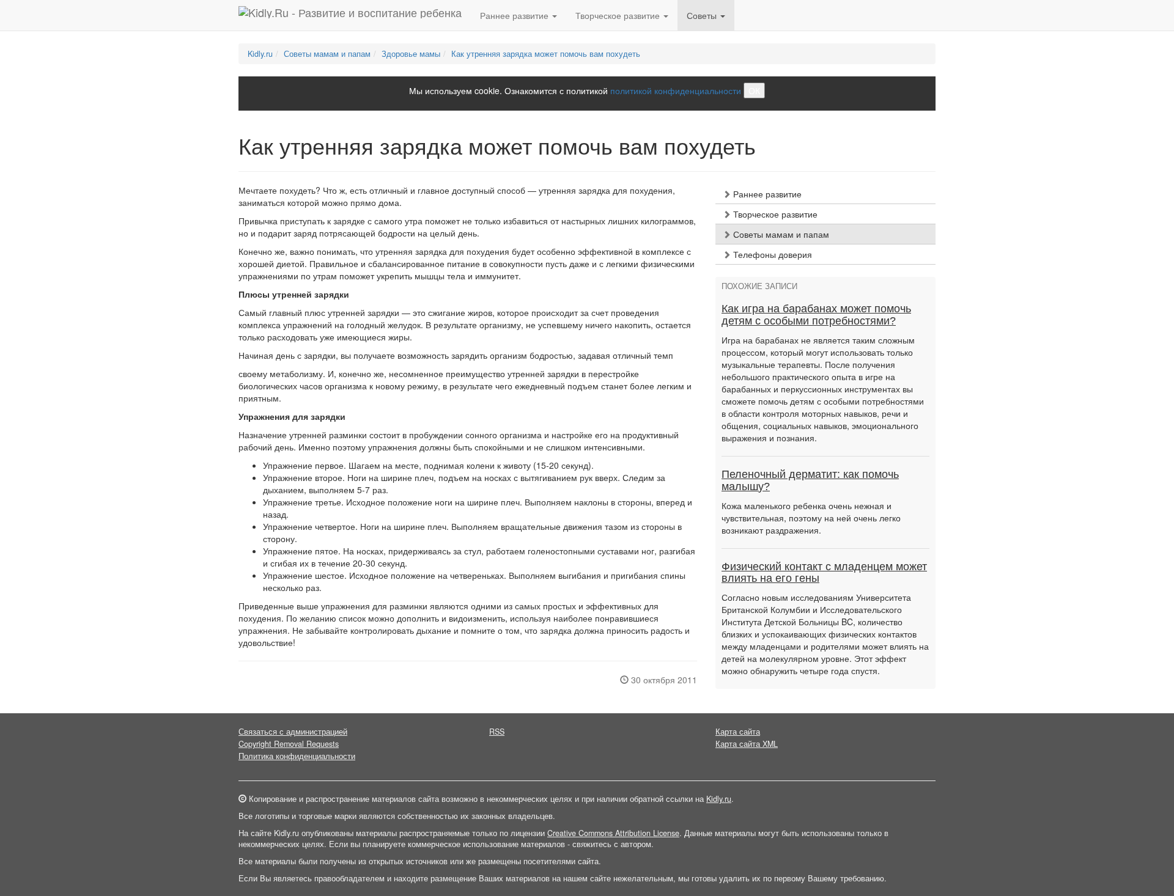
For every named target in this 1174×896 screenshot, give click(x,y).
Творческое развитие (774, 214)
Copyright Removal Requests (288, 743)
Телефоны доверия (771, 254)
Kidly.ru (260, 53)
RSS (496, 731)
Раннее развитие (766, 194)
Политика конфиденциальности (296, 756)
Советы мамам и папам (327, 53)
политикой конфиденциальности (675, 90)
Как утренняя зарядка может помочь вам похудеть (545, 53)
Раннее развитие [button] (515, 15)
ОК (754, 90)
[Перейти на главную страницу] (350, 15)
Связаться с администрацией (292, 731)
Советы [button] (703, 15)
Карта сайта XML (746, 743)
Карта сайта (737, 731)
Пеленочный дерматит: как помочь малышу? (810, 480)
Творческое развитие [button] (618, 15)
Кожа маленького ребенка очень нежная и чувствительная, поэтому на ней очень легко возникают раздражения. (811, 517)
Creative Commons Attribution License (613, 833)
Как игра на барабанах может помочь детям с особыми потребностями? (816, 315)
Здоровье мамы (411, 53)
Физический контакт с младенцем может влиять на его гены (824, 572)
